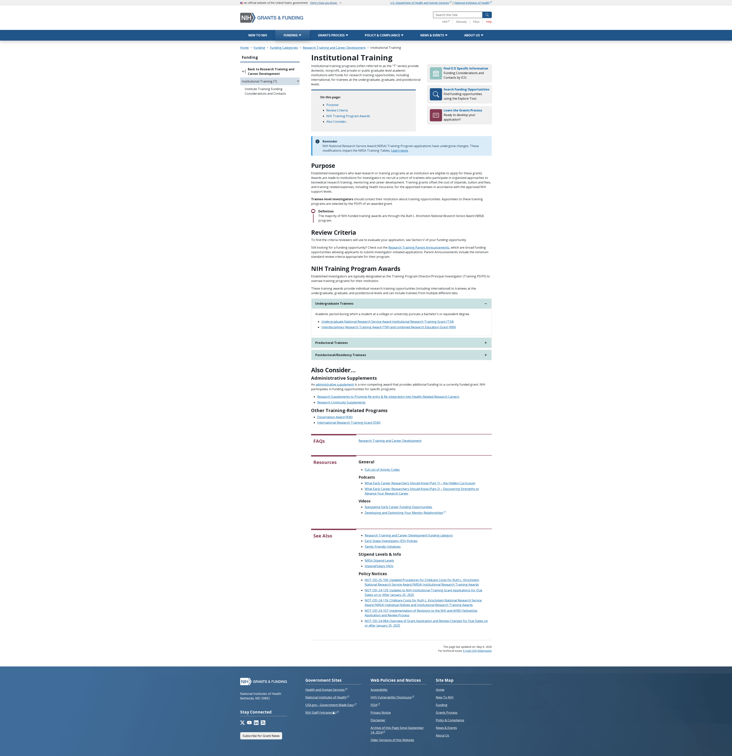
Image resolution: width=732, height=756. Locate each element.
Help (489, 21)
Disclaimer (378, 720)
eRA (444, 21)
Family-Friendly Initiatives (383, 547)
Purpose (332, 105)
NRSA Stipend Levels (379, 560)
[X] (242, 722)
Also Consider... (337, 121)
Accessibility (379, 690)
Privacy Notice (381, 712)
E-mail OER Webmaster (477, 651)
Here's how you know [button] (324, 3)
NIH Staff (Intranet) (320, 712)
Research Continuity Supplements (341, 402)
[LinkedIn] (256, 722)
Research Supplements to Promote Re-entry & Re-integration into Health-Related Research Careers (388, 397)
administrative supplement (335, 384)
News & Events (432, 35)
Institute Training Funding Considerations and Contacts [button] (265, 91)
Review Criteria (337, 110)
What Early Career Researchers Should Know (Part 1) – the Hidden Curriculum (420, 483)
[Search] (487, 15)
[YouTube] (249, 722)
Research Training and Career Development (334, 48)
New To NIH (444, 697)
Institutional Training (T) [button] (259, 81)
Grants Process (331, 35)
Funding (291, 35)
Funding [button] (250, 57)
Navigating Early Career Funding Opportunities (398, 507)
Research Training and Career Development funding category (409, 535)
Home (244, 48)
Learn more (399, 150)
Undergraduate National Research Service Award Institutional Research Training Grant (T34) (387, 322)
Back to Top (715, 748)
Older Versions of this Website (392, 740)
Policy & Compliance (383, 35)
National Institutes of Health (471, 3)
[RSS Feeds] (263, 722)
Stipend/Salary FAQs (379, 566)
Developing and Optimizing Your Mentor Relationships (404, 513)
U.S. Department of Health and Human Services (419, 3)
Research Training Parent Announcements (418, 247)
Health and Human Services (325, 690)
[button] (270, 71)
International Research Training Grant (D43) (348, 422)
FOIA (374, 705)
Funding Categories (284, 48)
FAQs (476, 21)
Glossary (461, 21)
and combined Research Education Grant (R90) (423, 327)
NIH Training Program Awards (348, 116)
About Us (472, 35)
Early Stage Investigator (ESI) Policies (391, 541)
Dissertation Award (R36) (335, 417)
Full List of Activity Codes (382, 470)
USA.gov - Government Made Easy (329, 705)
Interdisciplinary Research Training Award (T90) (355, 327)
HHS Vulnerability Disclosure (391, 697)
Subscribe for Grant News (261, 736)
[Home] (288, 17)
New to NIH (257, 35)
